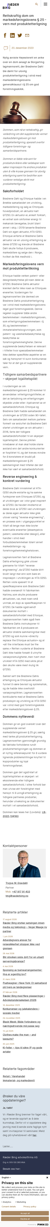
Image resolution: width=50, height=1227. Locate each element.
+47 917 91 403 (21, 892)
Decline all (25, 1219)
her (34, 1135)
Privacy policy (29, 1206)
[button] (5, 36)
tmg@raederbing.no (17, 896)
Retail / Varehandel (14, 1076)
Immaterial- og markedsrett (19, 1080)
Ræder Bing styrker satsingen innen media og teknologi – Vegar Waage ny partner (25, 927)
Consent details (9, 1206)
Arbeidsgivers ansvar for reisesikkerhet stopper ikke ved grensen (21, 944)
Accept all (25, 1213)
